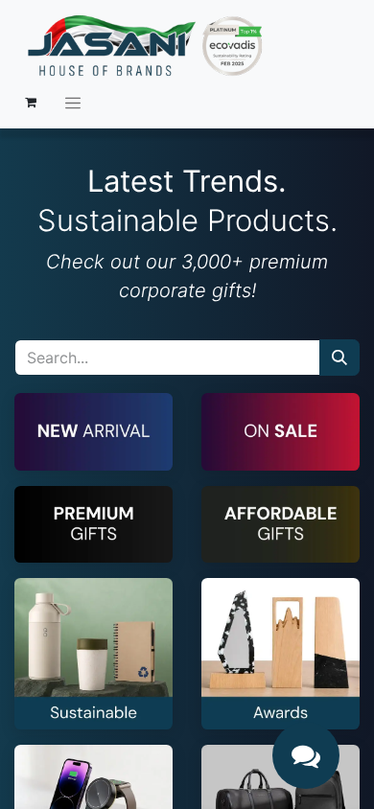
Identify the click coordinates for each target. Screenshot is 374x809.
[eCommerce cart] (30, 102)
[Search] (339, 357)
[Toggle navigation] (73, 102)
